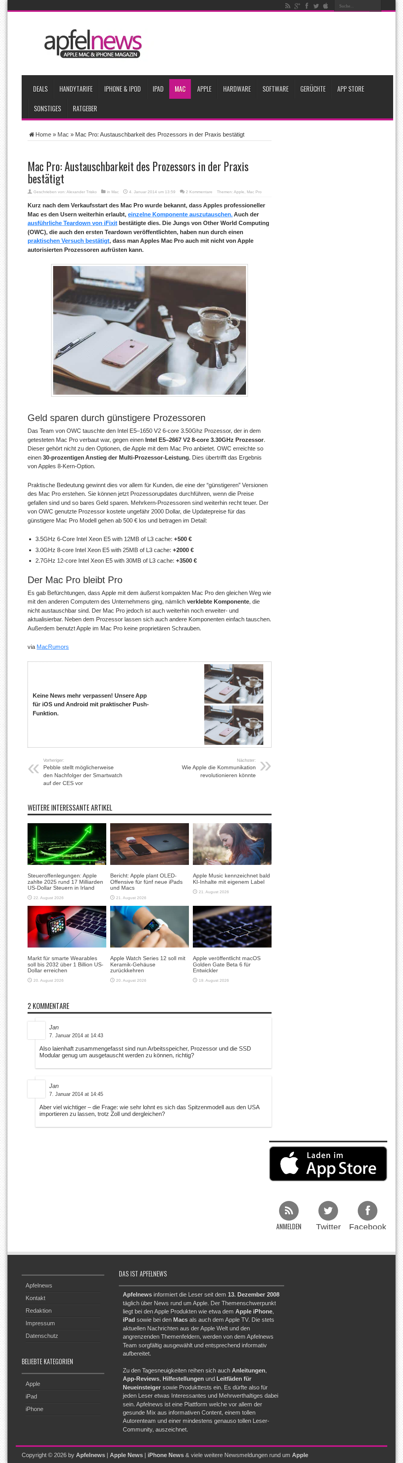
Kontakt (35, 1298)
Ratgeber (85, 108)
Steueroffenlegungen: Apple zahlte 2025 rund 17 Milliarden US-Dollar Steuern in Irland (65, 881)
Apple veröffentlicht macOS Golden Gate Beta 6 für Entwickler (227, 964)
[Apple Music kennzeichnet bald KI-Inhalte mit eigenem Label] (232, 843)
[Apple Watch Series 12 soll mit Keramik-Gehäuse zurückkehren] (149, 926)
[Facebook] (307, 6)
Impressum (40, 1323)
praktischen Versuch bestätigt (68, 240)
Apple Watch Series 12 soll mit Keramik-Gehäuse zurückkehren (147, 964)
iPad (158, 89)
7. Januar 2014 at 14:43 (76, 1035)
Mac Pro (254, 192)
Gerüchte (312, 89)
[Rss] (288, 6)
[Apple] (325, 6)
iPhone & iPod (122, 89)
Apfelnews (39, 1285)
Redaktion (39, 1310)
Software (275, 89)
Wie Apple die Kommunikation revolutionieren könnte (219, 768)
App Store (350, 89)
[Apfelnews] (90, 44)
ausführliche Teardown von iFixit (72, 223)
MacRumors (53, 646)
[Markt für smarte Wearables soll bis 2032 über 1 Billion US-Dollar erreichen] (67, 926)
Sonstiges (47, 108)
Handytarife (75, 89)
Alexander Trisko (82, 192)
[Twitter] (316, 6)
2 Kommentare (199, 192)
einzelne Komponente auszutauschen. (180, 214)
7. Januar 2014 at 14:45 (76, 1094)
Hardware (237, 89)
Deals (40, 89)
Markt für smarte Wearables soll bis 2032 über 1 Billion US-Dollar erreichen (66, 964)
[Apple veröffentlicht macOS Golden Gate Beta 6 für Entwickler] (232, 926)
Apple (204, 89)
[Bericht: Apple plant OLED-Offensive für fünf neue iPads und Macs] (149, 843)
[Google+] (297, 6)
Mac (180, 89)
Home (43, 134)
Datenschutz (42, 1335)
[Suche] (375, 6)
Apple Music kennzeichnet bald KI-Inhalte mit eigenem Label (231, 878)
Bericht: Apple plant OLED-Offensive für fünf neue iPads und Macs (146, 881)
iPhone (34, 1409)
